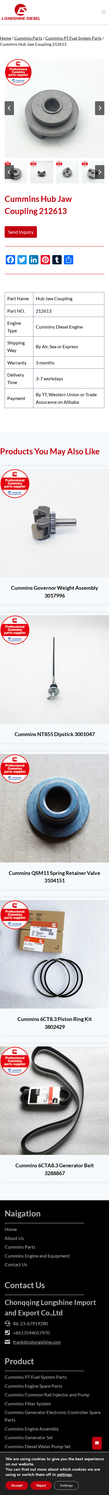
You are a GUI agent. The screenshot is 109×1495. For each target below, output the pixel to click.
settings (64, 1474)
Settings (66, 1485)
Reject (41, 1485)
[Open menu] (103, 12)
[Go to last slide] (9, 108)
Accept (16, 1485)
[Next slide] (99, 108)
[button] (16, 172)
